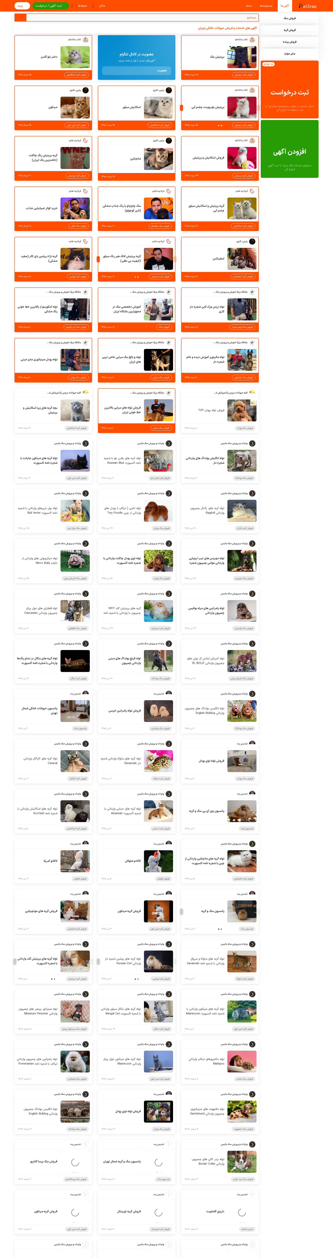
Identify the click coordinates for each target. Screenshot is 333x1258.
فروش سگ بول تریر (76, 528)
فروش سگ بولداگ (244, 478)
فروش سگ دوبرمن (244, 578)
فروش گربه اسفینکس (243, 276)
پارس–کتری (158, 90)
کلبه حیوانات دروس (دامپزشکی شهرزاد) (230, 393)
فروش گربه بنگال (78, 678)
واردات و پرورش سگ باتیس (234, 443)
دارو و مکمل (247, 1229)
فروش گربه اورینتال (160, 1229)
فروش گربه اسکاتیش (76, 75)
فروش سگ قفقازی (77, 628)
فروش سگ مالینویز (244, 377)
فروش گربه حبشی (161, 828)
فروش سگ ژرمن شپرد (242, 327)
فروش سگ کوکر (78, 226)
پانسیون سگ (80, 728)
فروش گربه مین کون (76, 125)
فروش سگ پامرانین (244, 628)
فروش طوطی (163, 879)
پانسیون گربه (247, 828)
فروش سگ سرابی (161, 377)
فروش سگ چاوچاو (160, 226)
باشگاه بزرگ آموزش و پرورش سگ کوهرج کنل (230, 292)
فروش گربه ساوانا (161, 778)
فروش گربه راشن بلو (160, 478)
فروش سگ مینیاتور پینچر (74, 1029)
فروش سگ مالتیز (244, 1079)
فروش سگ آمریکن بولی (75, 578)
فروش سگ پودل (78, 377)
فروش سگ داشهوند (243, 1129)
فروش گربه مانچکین (243, 879)
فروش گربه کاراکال (78, 778)
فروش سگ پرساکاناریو (76, 1179)
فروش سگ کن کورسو (76, 327)
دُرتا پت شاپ (75, 140)
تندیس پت (158, 694)
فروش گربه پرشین (77, 276)
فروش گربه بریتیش (244, 75)
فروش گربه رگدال (245, 528)
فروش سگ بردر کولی (243, 1179)
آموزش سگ (164, 327)
